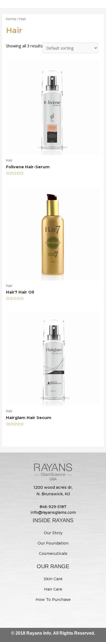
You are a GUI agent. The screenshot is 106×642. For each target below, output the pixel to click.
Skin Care (53, 578)
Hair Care (53, 589)
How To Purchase (53, 599)
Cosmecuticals (53, 553)
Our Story (53, 532)
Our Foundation (53, 543)
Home (11, 18)
